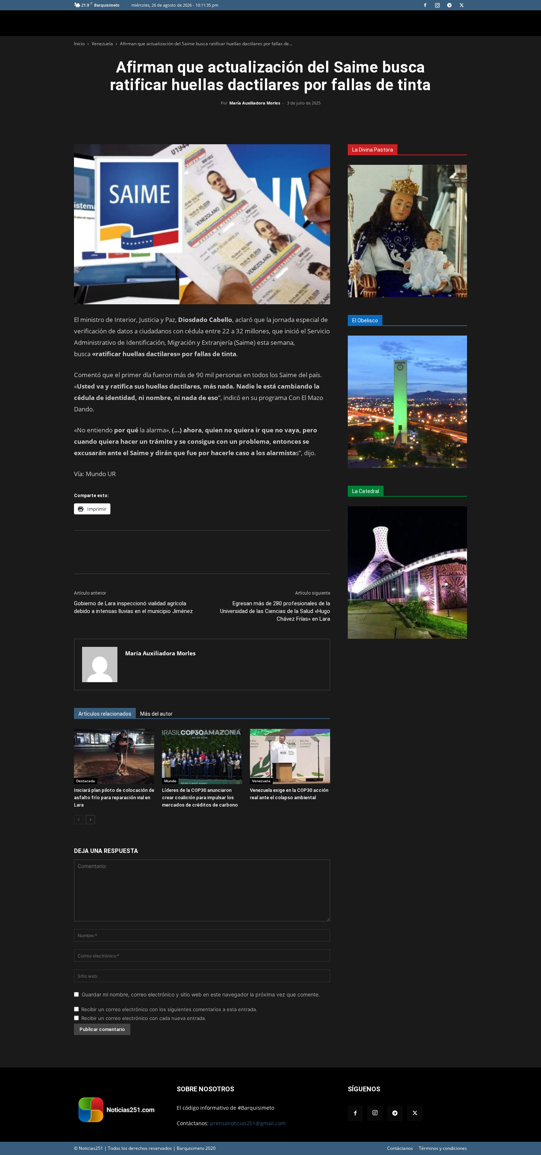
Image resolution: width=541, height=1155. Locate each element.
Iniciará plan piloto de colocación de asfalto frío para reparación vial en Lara (114, 797)
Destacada (85, 780)
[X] (461, 5)
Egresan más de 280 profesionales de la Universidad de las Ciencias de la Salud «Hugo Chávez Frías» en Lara (275, 611)
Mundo (170, 780)
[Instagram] (437, 5)
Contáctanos (400, 1148)
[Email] (287, 119)
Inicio (79, 43)
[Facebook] (425, 5)
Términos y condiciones (443, 1148)
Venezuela (102, 43)
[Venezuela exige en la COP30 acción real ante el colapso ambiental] (290, 756)
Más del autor (156, 714)
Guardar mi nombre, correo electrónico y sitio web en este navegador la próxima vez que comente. (201, 994)
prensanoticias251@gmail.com (248, 1123)
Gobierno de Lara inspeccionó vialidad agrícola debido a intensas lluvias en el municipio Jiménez (133, 607)
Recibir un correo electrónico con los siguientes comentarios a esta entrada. (169, 1009)
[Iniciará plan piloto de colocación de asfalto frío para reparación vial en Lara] (114, 756)
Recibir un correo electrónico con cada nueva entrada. (143, 1018)
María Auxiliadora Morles (254, 103)
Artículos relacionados (104, 714)
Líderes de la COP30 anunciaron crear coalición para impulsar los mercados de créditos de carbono (200, 797)
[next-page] (90, 819)
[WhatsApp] (270, 119)
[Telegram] (449, 5)
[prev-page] (78, 819)
